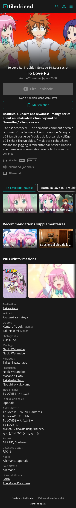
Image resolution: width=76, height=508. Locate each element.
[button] (71, 6)
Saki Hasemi (11, 331)
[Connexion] (64, 6)
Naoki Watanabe (14, 349)
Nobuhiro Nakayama (16, 384)
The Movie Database (16, 483)
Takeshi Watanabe (15, 362)
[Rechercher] (56, 6)
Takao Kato (10, 308)
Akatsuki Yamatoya (15, 317)
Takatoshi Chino (13, 380)
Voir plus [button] (8, 153)
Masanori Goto (13, 376)
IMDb (6, 479)
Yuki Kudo (9, 340)
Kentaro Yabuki (13, 326)
